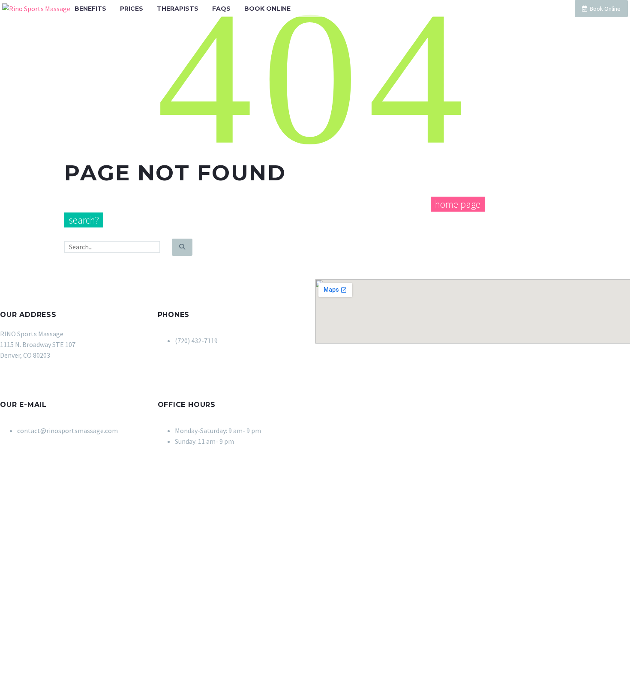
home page (457, 204)
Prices (131, 8)
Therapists (177, 8)
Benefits (90, 8)
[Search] (182, 247)
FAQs (221, 8)
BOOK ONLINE (267, 8)
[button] (15, 284)
